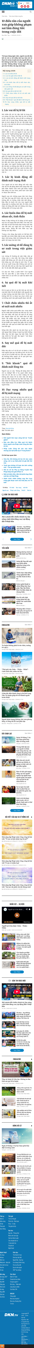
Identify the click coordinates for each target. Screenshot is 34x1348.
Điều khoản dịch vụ (24, 1340)
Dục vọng (18, 487)
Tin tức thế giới (12, 1219)
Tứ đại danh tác (12, 1243)
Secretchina (10, 428)
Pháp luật (2, 1226)
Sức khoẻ (2, 1297)
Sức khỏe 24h (13, 1289)
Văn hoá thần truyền (16, 16)
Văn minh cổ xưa (4, 1265)
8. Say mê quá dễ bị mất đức (13, 97)
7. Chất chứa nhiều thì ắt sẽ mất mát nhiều (17, 94)
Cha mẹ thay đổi (17, 1265)
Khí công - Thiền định (15, 1284)
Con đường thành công (18, 1262)
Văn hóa (4, 16)
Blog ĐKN (2, 1292)
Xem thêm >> (28, 548)
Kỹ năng (2, 1289)
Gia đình (2, 1279)
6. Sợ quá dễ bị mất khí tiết (12, 91)
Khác (18, 1106)
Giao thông (3, 1229)
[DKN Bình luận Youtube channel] (25, 6)
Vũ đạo (1, 1270)
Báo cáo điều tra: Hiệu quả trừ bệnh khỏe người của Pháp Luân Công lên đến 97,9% (18, 444)
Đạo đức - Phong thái (7, 723)
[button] (28, 71)
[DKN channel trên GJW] (26, 3)
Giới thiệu (24, 1336)
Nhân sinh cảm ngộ (13, 1235)
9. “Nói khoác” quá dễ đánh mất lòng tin (17, 100)
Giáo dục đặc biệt (17, 1257)
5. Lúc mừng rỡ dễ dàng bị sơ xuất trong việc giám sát (17, 88)
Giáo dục (15, 1252)
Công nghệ (13, 1296)
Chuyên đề (11, 1245)
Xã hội (1, 1224)
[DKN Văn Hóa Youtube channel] (28, 6)
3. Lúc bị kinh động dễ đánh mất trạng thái (17, 79)
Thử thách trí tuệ (17, 1255)
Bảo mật (23, 1342)
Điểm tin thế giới (20, 569)
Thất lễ (23, 490)
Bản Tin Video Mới (19, 980)
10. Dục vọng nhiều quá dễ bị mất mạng (17, 103)
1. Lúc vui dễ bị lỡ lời (10, 73)
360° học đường (17, 1270)
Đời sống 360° (3, 1277)
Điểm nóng (19, 594)
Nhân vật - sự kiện (6, 930)
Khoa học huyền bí (14, 1299)
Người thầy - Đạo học (18, 1260)
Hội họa (2, 1257)
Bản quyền (24, 1344)
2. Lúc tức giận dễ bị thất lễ (13, 76)
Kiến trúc (2, 1260)
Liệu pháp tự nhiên (14, 1287)
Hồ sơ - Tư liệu (11, 1224)
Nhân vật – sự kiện (17, 904)
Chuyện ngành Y (14, 1282)
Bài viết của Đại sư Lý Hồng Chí (17, 817)
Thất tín (29, 490)
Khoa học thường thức (15, 1301)
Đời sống (18, 768)
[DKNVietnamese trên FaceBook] (21, 3)
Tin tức (12, 1304)
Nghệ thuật (11, 1248)
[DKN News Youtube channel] (22, 6)
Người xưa (6, 490)
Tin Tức (4, 1008)
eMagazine (17, 1059)
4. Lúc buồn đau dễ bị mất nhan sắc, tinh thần (17, 83)
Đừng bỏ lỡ (17, 1125)
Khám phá (2, 1287)
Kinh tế (1, 1219)
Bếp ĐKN (2, 1282)
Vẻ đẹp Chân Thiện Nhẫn (8, 649)
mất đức (25, 487)
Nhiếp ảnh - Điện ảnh (5, 1262)
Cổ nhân (12, 487)
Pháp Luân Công (15, 490)
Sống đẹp (2, 1284)
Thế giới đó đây (12, 1226)
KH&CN (12, 1293)
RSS (22, 1338)
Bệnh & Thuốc (13, 1277)
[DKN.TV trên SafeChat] (19, 3)
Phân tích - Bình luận (13, 1221)
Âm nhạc (2, 1255)
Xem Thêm (17, 539)
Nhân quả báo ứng (21, 558)
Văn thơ (2, 1267)
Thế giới (18, 743)
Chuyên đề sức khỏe (15, 1279)
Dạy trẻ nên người (17, 1267)
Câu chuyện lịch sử (21, 783)
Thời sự (18, 615)
